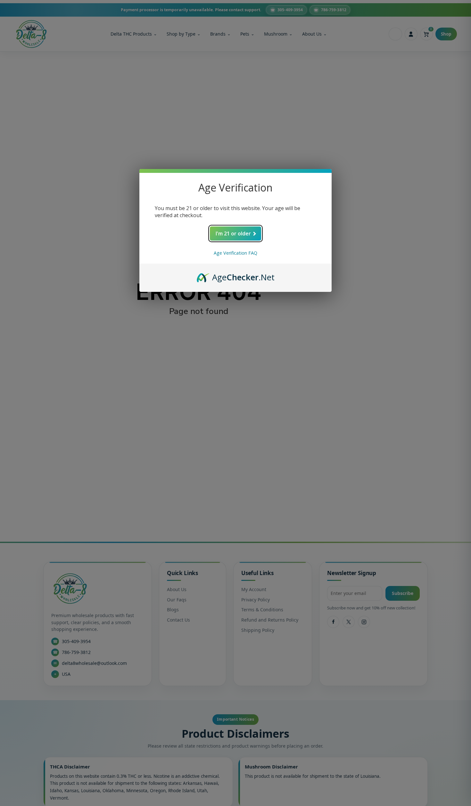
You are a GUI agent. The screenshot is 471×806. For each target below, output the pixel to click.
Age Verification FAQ (235, 253)
